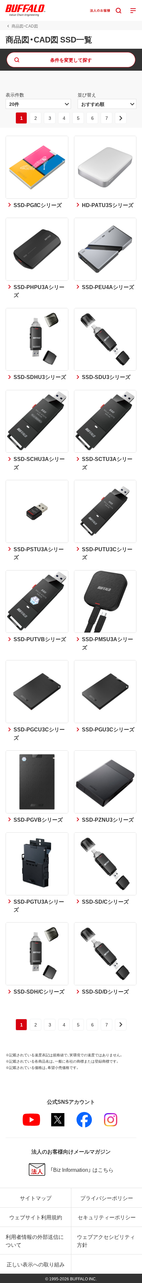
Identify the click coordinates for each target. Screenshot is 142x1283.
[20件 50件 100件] (38, 104)
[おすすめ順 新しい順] (107, 104)
